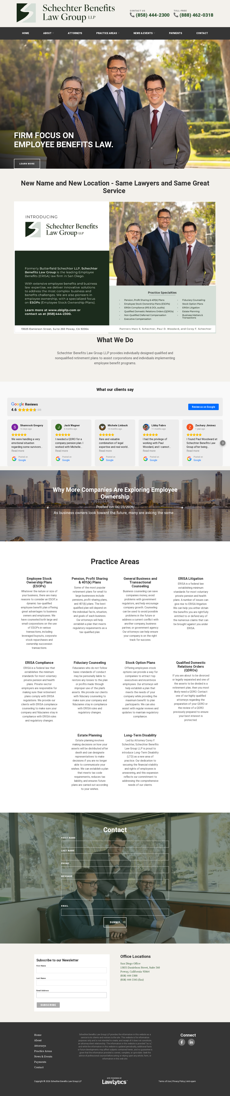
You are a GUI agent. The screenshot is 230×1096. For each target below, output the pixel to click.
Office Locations (135, 956)
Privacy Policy (178, 1081)
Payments (175, 33)
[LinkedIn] (191, 1042)
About (47, 33)
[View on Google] (14, 427)
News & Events (143, 33)
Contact (202, 33)
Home (25, 33)
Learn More (27, 164)
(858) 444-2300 (153, 15)
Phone (66, 863)
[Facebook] (181, 1042)
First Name (69, 838)
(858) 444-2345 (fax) (132, 979)
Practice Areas (106, 33)
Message (67, 876)
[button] (7, 443)
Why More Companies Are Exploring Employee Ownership (115, 493)
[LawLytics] (115, 1081)
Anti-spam (191, 1081)
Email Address (42, 991)
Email (65, 906)
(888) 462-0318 (196, 15)
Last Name (68, 851)
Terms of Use (164, 1081)
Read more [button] (17, 450)
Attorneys (75, 33)
